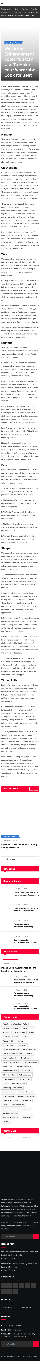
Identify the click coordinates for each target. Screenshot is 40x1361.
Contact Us (7, 1138)
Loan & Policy (26, 1071)
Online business (25, 1075)
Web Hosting (27, 1117)
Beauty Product (27, 1028)
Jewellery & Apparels (24, 1066)
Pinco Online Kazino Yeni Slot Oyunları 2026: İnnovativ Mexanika (26, 910)
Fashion (25, 1037)
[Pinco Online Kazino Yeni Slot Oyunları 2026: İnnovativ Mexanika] (6, 907)
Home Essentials (30, 1062)
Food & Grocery (9, 1045)
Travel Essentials (18, 1105)
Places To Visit (24, 1079)
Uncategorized (24, 1109)
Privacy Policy (27, 1138)
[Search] (38, 3)
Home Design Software (11, 1062)
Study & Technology (10, 1100)
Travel (5, 1105)
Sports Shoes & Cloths (26, 1096)
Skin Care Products (26, 1092)
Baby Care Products (10, 1028)
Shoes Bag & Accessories (12, 1088)
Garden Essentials (29, 1049)
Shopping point (9, 1092)
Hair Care (29, 1054)
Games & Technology (11, 1049)
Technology (26, 1100)
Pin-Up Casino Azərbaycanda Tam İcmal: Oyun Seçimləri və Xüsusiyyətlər (26, 895)
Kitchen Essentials (10, 1071)
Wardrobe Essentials (10, 1113)
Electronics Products (11, 1037)
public (5, 1083)
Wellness (6, 1122)
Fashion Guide (8, 1041)
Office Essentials (9, 1075)
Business (6, 1033)
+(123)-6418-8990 (15, 1326)
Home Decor (25, 1058)
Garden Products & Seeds (12, 1054)
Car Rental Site (19, 1033)
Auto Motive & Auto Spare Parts (15, 1024)
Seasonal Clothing (18, 1083)
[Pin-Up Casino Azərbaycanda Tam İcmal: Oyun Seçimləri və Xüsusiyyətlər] (6, 891)
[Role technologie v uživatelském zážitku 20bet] (6, 939)
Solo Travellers (8, 1096)
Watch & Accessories (11, 1117)
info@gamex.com (14, 1330)
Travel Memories (9, 1109)
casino (31, 1033)
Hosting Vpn (7, 1066)
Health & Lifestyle (9, 1058)
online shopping (9, 1079)
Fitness (20, 1041)
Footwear (22, 1045)
